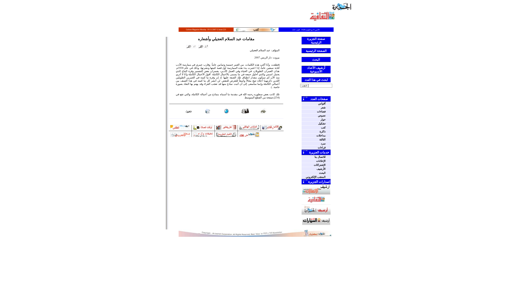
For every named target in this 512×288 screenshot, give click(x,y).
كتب (323, 127)
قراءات (322, 147)
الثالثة (322, 139)
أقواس (322, 103)
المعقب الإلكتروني (316, 176)
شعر (323, 107)
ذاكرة (323, 131)
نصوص (322, 115)
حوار (323, 119)
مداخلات (321, 135)
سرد (323, 143)
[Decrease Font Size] (191, 46)
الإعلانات (321, 160)
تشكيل (322, 123)
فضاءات (321, 111)
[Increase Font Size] (203, 46)
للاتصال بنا (320, 156)
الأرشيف (321, 168)
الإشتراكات (320, 164)
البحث (322, 172)
